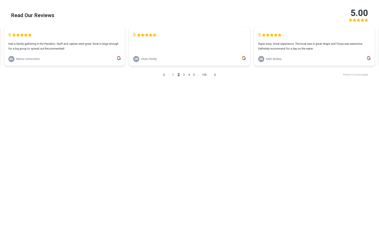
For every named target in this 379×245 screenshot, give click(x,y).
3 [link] (184, 74)
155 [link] (204, 74)
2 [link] (178, 74)
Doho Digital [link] (361, 74)
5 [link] (194, 74)
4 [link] (189, 74)
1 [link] (173, 74)
